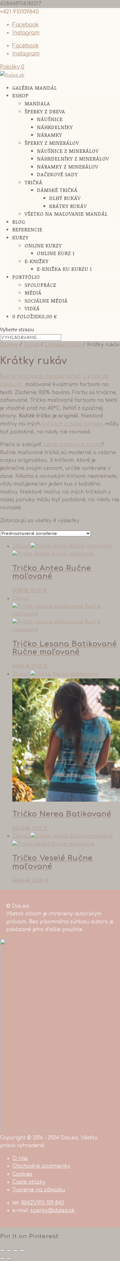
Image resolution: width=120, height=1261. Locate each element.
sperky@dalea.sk (52, 1210)
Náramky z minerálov (67, 166)
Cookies (22, 1174)
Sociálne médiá (46, 300)
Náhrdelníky (55, 127)
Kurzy (20, 237)
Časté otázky (29, 1182)
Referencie (27, 229)
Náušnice (50, 119)
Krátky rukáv (68, 205)
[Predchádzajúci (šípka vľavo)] (2, 1258)
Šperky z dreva (45, 111)
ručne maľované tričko (71, 444)
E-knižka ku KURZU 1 (64, 268)
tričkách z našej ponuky (72, 424)
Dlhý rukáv (65, 197)
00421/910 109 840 (42, 1203)
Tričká (33, 182)
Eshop (20, 95)
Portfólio (26, 276)
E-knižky (37, 261)
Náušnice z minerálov (68, 150)
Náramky (49, 134)
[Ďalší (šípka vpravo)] (8, 1258)
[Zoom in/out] (21, 1250)
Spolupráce (40, 284)
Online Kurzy (43, 245)
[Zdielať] (8, 1250)
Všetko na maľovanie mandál (66, 213)
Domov (9, 345)
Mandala (37, 103)
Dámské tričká (57, 189)
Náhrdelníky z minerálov (73, 158)
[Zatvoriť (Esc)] (2, 1250)
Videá (32, 308)
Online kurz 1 (56, 253)
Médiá (33, 292)
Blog (18, 221)
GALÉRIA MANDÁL (34, 87)
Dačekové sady (57, 174)
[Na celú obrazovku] (15, 1250)
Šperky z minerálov (52, 142)
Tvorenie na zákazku (38, 1190)
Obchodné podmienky (41, 1166)
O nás (20, 1158)
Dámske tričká (63, 345)
